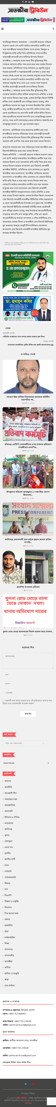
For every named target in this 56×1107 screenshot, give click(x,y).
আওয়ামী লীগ (11, 793)
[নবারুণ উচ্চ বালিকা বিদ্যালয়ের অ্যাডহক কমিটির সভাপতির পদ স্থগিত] (28, 376)
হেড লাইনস (9, 985)
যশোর (7, 919)
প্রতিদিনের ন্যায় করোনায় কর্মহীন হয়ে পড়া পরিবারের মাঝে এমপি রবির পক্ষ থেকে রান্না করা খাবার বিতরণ (26, 244)
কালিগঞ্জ (8, 829)
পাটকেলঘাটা (10, 877)
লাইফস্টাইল (10, 937)
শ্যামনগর (9, 949)
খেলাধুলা (8, 841)
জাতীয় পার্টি (10, 859)
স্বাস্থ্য (7, 979)
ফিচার (7, 883)
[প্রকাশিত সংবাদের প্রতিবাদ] (28, 567)
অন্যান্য (8, 781)
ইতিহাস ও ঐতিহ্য (12, 817)
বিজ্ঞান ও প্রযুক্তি (12, 901)
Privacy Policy (28, 1093)
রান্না (6, 931)
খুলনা (7, 835)
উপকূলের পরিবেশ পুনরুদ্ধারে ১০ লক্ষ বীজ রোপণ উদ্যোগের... (28, 493)
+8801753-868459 (17, 1014)
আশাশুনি (9, 811)
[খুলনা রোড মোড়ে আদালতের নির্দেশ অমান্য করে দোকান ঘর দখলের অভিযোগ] (28, 611)
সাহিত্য (8, 967)
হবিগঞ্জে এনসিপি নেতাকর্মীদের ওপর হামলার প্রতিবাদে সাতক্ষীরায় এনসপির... (28, 446)
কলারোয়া (9, 823)
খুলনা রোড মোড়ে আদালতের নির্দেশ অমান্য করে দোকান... (28, 631)
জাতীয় (8, 853)
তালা (7, 865)
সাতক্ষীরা (9, 961)
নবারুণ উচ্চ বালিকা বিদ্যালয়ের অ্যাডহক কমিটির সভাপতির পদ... (28, 398)
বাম (6, 889)
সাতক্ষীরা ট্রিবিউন (20, 1098)
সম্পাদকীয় (9, 955)
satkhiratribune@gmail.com (22, 1025)
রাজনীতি (9, 925)
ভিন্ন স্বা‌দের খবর (11, 913)
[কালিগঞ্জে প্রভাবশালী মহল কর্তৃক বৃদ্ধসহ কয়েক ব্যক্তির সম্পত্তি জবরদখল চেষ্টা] (28, 519)
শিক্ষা (7, 943)
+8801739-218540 (22, 1021)
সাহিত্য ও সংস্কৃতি (12, 973)
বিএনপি (8, 895)
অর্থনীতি (8, 787)
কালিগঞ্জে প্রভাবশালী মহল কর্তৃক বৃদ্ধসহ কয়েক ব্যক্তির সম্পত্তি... (28, 541)
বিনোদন (8, 907)
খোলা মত (9, 847)
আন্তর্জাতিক (10, 805)
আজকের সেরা (11, 799)
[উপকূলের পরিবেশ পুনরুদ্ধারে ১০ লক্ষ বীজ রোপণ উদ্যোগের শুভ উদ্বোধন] (28, 471)
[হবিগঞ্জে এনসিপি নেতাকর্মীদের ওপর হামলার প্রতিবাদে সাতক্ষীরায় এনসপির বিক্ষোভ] (28, 424)
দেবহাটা (8, 871)
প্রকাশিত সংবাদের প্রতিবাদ (28, 587)
